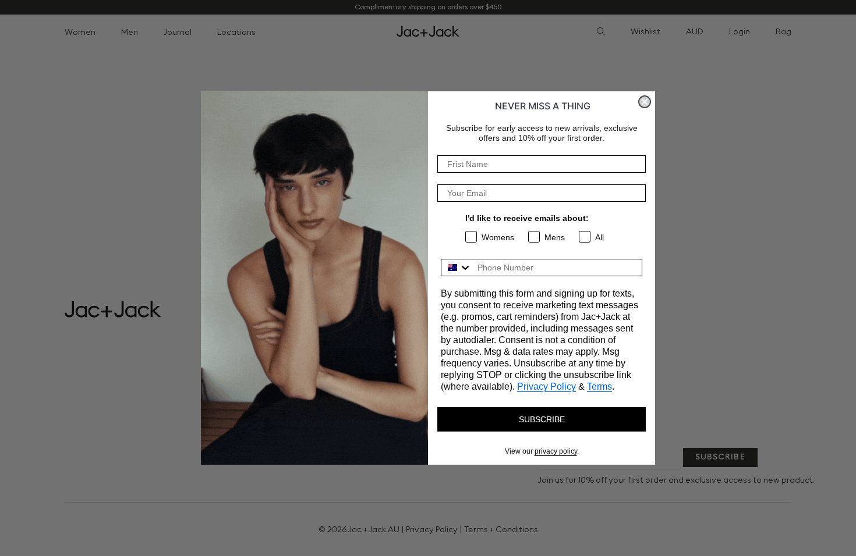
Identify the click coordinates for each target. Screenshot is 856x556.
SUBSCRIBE (542, 419)
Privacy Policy (546, 386)
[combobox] (456, 267)
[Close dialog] (644, 102)
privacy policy (556, 451)
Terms (599, 386)
